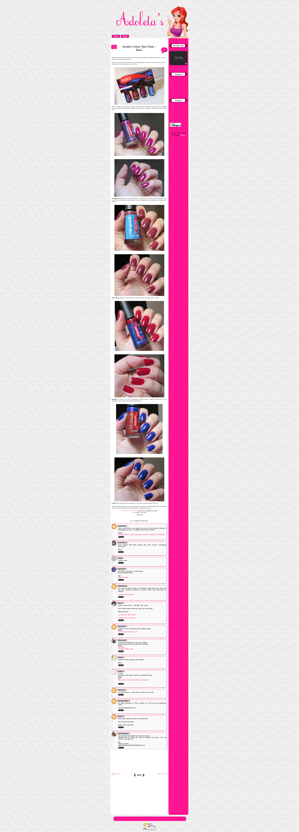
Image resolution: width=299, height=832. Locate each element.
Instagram (152, 534)
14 (164, 49)
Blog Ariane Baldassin (123, 700)
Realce (138, 512)
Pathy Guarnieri (122, 542)
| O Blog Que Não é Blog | (127, 615)
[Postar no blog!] (138, 515)
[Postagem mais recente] (116, 773)
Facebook (161, 534)
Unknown (120, 716)
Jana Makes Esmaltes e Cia (127, 632)
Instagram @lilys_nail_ (126, 649)
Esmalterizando (122, 526)
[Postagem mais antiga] (162, 773)
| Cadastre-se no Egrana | (127, 618)
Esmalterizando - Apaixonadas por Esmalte (133, 534)
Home (116, 36)
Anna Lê (120, 603)
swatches (143, 512)
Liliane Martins (121, 640)
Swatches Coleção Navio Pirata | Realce (139, 48)
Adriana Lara (121, 690)
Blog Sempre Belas (124, 680)
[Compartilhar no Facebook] (141, 515)
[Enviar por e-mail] (137, 515)
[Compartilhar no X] (140, 515)
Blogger (182, 135)
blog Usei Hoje (121, 569)
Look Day (120, 657)
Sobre (125, 36)
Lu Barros (120, 671)
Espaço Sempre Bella (123, 733)
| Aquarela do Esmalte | (126, 594)
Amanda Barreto (122, 586)
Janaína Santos (121, 626)
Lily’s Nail (121, 647)
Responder (121, 537)
